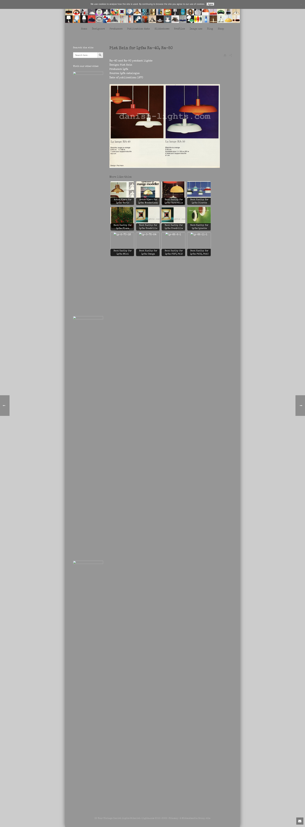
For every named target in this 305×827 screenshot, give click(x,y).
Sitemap (173, 818)
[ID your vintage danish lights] (152, 12)
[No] (301, 4)
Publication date (138, 29)
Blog (210, 29)
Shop (221, 29)
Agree (210, 4)
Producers (116, 29)
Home (84, 29)
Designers (98, 29)
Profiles (179, 29)
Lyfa (125, 69)
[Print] (225, 55)
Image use (196, 29)
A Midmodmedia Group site (195, 818)
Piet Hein (126, 65)
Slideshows (162, 29)
